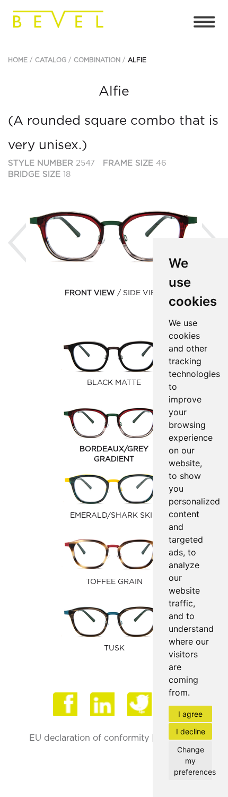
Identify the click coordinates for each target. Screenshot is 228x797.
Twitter (140, 705)
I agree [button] (190, 713)
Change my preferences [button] (193, 760)
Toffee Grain (114, 582)
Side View (143, 293)
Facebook (66, 705)
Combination (97, 60)
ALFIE (137, 60)
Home (18, 60)
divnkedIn (103, 705)
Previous (17, 243)
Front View (90, 293)
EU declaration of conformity (89, 738)
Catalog (50, 60)
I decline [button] (190, 731)
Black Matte (114, 383)
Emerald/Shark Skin (114, 515)
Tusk (114, 648)
